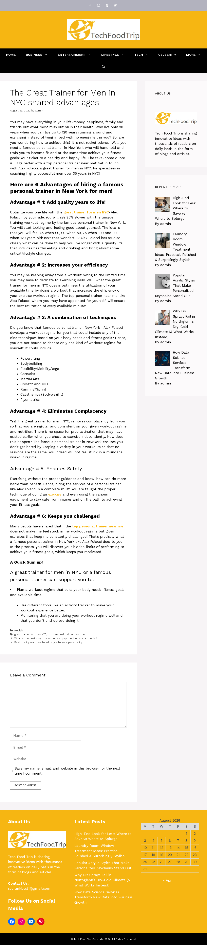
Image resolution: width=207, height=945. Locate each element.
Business (34, 55)
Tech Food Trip (167, 133)
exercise (54, 494)
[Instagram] (98, 5)
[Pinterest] (107, 5)
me (97, 526)
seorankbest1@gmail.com (29, 888)
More (191, 55)
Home (11, 55)
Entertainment (72, 55)
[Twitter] (115, 5)
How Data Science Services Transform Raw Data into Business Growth (103, 897)
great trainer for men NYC (30, 634)
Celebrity (167, 55)
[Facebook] (90, 5)
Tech (138, 55)
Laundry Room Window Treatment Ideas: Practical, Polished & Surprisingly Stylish (99, 851)
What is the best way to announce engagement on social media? (55, 638)
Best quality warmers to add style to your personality (48, 642)
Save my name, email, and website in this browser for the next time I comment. (67, 771)
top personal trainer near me (66, 634)
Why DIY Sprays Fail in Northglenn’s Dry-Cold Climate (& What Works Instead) (102, 880)
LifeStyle (110, 55)
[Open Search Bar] (103, 67)
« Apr (167, 880)
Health (18, 630)
